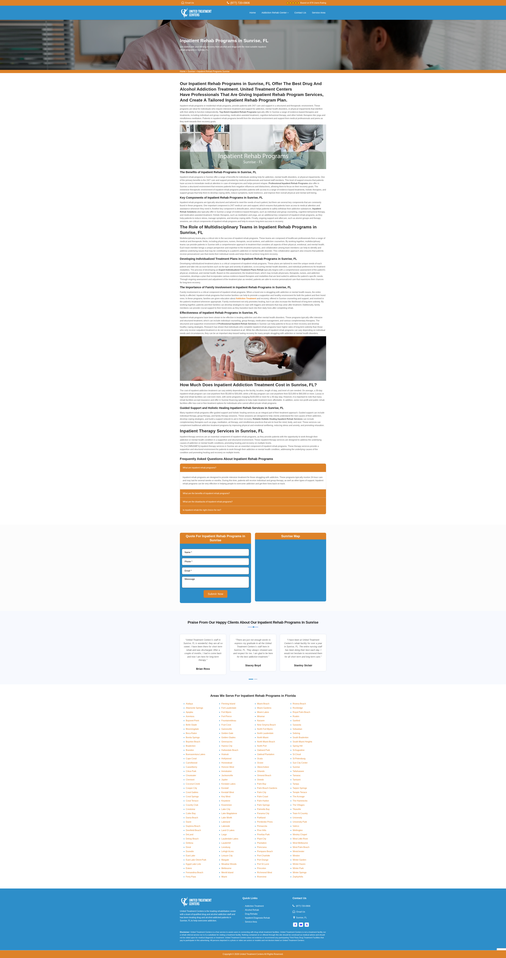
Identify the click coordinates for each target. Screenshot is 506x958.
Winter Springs (299, 872)
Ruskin (296, 716)
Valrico (296, 826)
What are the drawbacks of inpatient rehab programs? (208, 502)
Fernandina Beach (194, 872)
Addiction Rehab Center (274, 12)
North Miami (262, 737)
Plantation (262, 843)
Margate (225, 860)
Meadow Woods (229, 864)
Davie (188, 822)
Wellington (298, 830)
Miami (224, 877)
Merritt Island (227, 872)
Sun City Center (300, 763)
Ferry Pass (191, 877)
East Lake (190, 855)
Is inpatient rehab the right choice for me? (202, 510)
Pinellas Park (263, 834)
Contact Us (300, 12)
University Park (300, 822)
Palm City (261, 792)
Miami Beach (263, 704)
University (297, 818)
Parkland (261, 818)
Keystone (225, 801)
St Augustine (299, 750)
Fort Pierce (226, 716)
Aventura (190, 716)
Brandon (190, 750)
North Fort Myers (265, 729)
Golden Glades (228, 737)
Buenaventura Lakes (195, 754)
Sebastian (297, 729)
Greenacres (226, 742)
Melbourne (226, 868)
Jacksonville (227, 775)
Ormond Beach (264, 775)
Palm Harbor (263, 801)
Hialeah (225, 754)
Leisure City (227, 855)
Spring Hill (298, 746)
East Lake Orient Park (196, 860)
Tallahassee (298, 771)
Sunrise (191, 71)
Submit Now (215, 593)
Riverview (261, 877)
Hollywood (226, 758)
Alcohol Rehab (252, 910)
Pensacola (262, 826)
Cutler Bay (191, 813)
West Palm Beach (301, 847)
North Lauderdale (265, 733)
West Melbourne (300, 843)
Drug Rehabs (251, 914)
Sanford (296, 720)
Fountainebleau (228, 720)
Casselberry (191, 767)
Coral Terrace (192, 801)
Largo (224, 834)
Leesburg (225, 847)
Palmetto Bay (263, 809)
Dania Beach (192, 818)
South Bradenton (300, 737)
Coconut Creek (193, 784)
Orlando (261, 771)
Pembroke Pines (265, 822)
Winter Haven (299, 864)
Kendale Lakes (228, 784)
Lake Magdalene (229, 813)
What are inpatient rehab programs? (199, 468)
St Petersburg (299, 758)
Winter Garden (299, 860)
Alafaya (189, 704)
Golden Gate (227, 733)
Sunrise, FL (301, 917)
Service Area (318, 12)
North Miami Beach (266, 742)
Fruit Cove (226, 725)
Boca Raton (191, 733)
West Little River (300, 839)
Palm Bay (261, 784)
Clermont (190, 780)
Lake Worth (226, 818)
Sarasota (297, 725)
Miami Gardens (264, 708)
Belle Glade (191, 725)
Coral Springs (192, 796)
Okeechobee (263, 767)
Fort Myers (226, 712)
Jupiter (224, 780)
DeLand (189, 834)
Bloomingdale (192, 729)
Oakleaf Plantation (265, 754)
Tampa (296, 784)
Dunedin (190, 851)
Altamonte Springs (194, 708)
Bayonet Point (192, 720)
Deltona (189, 843)
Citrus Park (191, 771)
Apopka (189, 712)
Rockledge (298, 708)
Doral (188, 847)
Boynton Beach (193, 742)
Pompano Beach (265, 851)
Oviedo (260, 780)
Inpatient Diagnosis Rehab (257, 918)
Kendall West (227, 792)
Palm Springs (263, 805)
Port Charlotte (263, 855)
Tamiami (297, 780)
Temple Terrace (300, 792)
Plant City (261, 839)
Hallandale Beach (229, 750)
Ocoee (260, 763)
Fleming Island (228, 704)
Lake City (225, 809)
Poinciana (262, 847)
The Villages (299, 805)
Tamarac (297, 775)
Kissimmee (226, 805)
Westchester (298, 851)
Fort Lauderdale (228, 708)
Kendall (225, 788)
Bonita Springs (193, 737)
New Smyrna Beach (266, 725)
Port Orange (262, 860)
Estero (189, 868)
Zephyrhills (298, 877)
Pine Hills (261, 830)
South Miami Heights (302, 742)
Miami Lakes (263, 712)
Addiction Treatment (254, 906)
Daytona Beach (193, 826)
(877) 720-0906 (240, 2)
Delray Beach (192, 839)
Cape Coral (191, 758)
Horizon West (227, 767)
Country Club (192, 805)
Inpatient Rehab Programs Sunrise (213, 71)
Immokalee (226, 771)
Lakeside (225, 826)
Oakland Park (263, 750)
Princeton (261, 868)
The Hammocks (300, 801)
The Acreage (299, 796)
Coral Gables (192, 792)
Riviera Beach (299, 704)
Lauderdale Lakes (229, 839)
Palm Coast (262, 796)
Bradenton (191, 746)
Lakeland (225, 822)
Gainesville (226, 729)
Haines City (226, 746)
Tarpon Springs (300, 788)
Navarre (261, 720)
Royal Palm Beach (301, 712)
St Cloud (297, 754)
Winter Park (298, 868)
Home (252, 12)
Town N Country (300, 813)
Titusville (297, 809)
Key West (225, 796)
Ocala (260, 758)
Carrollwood (191, 763)
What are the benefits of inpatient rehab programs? (206, 493)
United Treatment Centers (252, 954)
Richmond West (264, 872)
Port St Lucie (263, 864)
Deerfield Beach (193, 830)
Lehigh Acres (227, 851)
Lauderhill (226, 843)
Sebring (296, 733)
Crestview (190, 809)
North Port (262, 746)
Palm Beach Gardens (267, 788)
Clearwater (191, 775)
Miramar (261, 716)
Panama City (263, 813)
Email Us (189, 3)
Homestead (226, 763)
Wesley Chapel (300, 834)
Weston (296, 855)
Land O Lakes (227, 830)
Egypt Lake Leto (193, 864)
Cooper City (191, 788)
